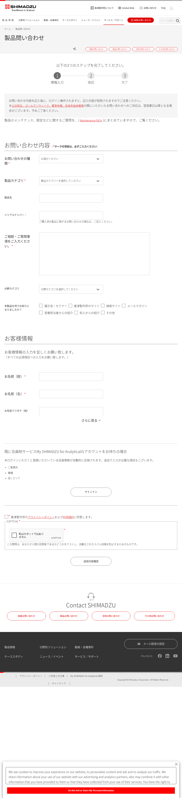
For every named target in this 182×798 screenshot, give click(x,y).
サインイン (91, 492)
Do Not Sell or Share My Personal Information (91, 790)
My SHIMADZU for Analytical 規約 (86, 676)
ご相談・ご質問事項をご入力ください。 (17, 241)
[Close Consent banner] (176, 764)
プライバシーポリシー (41, 517)
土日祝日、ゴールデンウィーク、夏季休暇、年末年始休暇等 (48, 105)
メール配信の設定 (154, 643)
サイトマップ (59, 683)
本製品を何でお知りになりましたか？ (16, 308)
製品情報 (9, 647)
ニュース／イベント (52, 656)
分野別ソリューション (53, 647)
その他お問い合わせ (154, 616)
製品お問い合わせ (68, 616)
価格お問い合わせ (26, 616)
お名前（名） (14, 393)
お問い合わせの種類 (17, 161)
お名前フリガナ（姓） (16, 410)
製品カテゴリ (14, 180)
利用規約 (68, 517)
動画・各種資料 (84, 647)
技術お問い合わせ (111, 616)
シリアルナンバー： (15, 215)
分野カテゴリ (11, 288)
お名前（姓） (14, 376)
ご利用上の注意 (56, 676)
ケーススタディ (13, 656)
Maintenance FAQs (91, 120)
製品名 (8, 197)
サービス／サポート (87, 656)
